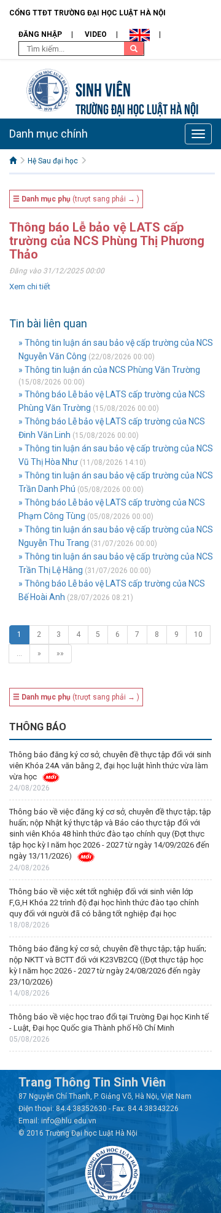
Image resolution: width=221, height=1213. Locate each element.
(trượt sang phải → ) (76, 199)
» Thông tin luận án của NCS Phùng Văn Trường (109, 370)
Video (96, 34)
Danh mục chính (48, 133)
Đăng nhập (40, 34)
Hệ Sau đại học (53, 161)
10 (198, 634)
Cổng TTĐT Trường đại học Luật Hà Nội (87, 13)
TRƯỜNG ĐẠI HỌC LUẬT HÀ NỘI (137, 108)
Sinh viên (103, 88)
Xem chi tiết (29, 286)
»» (60, 653)
